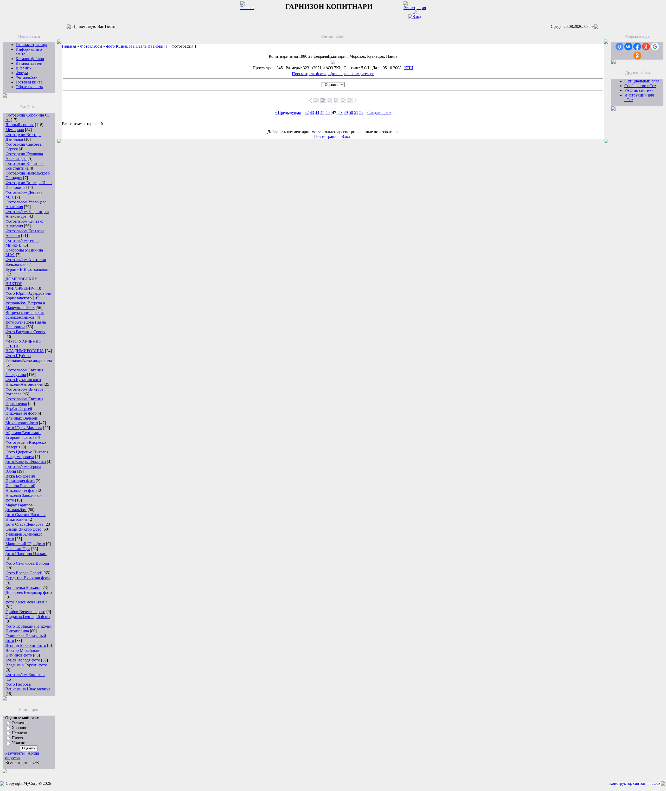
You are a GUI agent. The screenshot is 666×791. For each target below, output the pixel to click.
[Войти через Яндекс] (646, 46)
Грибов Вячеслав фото (25, 611)
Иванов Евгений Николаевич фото (21, 488)
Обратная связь (29, 87)
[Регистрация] (415, 7)
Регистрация (327, 136)
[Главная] (247, 7)
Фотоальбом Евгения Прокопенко (24, 401)
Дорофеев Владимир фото (28, 592)
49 (346, 112)
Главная (69, 46)
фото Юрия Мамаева (23, 428)
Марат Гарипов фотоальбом (19, 507)
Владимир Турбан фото (26, 665)
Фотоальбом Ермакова (25, 674)
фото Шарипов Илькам (26, 553)
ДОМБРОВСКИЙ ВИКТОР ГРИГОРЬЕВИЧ (21, 284)
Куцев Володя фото (22, 660)
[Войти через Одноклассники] (637, 56)
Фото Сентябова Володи (27, 563)
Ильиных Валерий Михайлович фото (22, 420)
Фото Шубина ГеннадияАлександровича (28, 358)
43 (312, 112)
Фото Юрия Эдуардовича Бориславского (28, 295)
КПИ (408, 68)
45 (322, 112)
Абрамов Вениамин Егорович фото (23, 435)
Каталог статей (29, 63)
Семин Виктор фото (23, 529)
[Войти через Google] (655, 46)
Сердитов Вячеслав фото (27, 578)
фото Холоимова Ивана (26, 602)
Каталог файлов (30, 58)
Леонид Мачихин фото (25, 645)
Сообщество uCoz (640, 85)
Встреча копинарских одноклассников (24, 314)
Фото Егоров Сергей (23, 573)
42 (307, 112)
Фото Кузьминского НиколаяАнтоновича (24, 382)
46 (327, 112)
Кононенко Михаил (22, 587)
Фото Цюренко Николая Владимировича (26, 454)
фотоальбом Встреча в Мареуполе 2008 (25, 305)
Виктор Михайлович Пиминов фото (24, 652)
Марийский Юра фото (25, 544)
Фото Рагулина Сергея (25, 332)
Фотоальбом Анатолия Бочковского (25, 262)
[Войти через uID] (619, 46)
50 (351, 112)
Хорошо (19, 728)
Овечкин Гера (17, 548)
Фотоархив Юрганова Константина (24, 165)
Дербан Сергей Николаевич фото (21, 410)
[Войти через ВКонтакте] (628, 46)
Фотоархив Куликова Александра (24, 156)
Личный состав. (19, 125)
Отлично (20, 723)
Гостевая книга (29, 82)
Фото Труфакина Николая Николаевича (28, 628)
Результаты (15, 753)
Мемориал (14, 129)
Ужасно (18, 743)
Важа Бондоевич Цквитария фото (20, 478)
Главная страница (31, 44)
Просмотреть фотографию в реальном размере (333, 74)
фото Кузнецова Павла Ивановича (136, 46)
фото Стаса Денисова (24, 524)
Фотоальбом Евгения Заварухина (24, 372)
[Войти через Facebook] (637, 46)
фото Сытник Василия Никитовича (25, 517)
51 (356, 112)
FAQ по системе (638, 90)
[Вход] (414, 16)
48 (340, 112)
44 (317, 112)
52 (361, 112)
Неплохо (19, 733)
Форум (22, 72)
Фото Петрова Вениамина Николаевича (27, 686)
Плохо (17, 738)
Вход (345, 136)
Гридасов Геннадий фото (27, 616)
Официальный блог (641, 81)
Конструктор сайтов (627, 783)
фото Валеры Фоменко (25, 461)
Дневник (23, 68)
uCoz (655, 783)
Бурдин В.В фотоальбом (27, 269)
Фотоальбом (26, 77)
